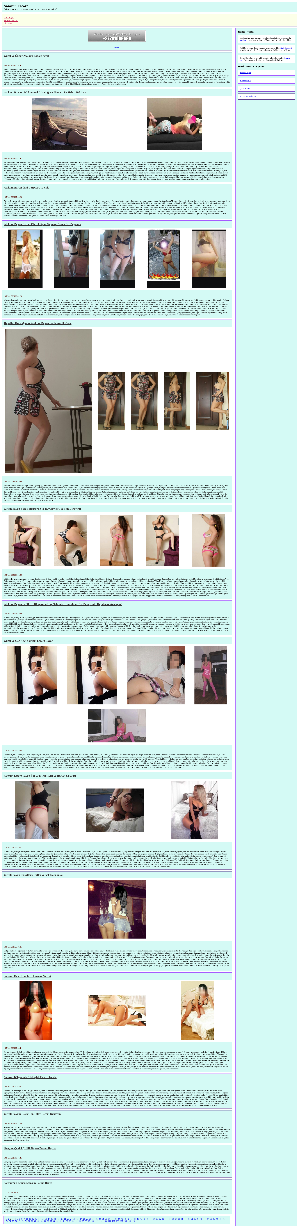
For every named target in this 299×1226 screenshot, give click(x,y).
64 (198, 1219)
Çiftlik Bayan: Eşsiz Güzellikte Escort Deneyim (32, 1113)
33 (100, 1219)
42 (128, 1219)
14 (39, 1219)
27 (81, 1219)
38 (116, 1219)
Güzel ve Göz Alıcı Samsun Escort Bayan (28, 640)
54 (166, 1219)
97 (83, 1221)
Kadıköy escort (286, 48)
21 (62, 1219)
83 (38, 1221)
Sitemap (8, 23)
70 (217, 1219)
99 (89, 1221)
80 (29, 1221)
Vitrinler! (117, 47)
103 (105, 1221)
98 (86, 1221)
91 (64, 1221)
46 (141, 1219)
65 (201, 1219)
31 (93, 1219)
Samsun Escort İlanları (248, 96)
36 (109, 1219)
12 (33, 1219)
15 (43, 1219)
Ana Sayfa (9, 17)
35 (106, 1219)
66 (204, 1219)
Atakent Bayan (245, 73)
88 (54, 1221)
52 (160, 1219)
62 (192, 1219)
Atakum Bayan (245, 81)
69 (214, 1219)
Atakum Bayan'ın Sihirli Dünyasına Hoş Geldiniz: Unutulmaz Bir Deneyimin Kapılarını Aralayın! (63, 604)
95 (76, 1221)
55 (170, 1219)
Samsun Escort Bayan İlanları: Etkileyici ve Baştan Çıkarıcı (40, 775)
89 (57, 1221)
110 (134, 1221)
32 (97, 1219)
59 (182, 1219)
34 (103, 1219)
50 (154, 1219)
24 (71, 1219)
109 (129, 1221)
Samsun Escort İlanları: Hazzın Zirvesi (27, 976)
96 (80, 1221)
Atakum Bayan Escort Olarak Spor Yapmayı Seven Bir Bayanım (42, 224)
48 (147, 1219)
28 (84, 1219)
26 (77, 1219)
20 (58, 1219)
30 (90, 1219)
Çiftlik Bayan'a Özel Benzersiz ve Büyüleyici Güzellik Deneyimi (42, 508)
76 (16, 1221)
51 (157, 1219)
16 (46, 1219)
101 (97, 1221)
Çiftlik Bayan (245, 89)
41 (125, 1219)
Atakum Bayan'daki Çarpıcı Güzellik (26, 187)
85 (45, 1221)
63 (195, 1219)
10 (27, 1219)
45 (138, 1219)
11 (30, 1219)
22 (65, 1219)
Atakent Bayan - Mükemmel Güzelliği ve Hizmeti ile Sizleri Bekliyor (45, 92)
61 (189, 1219)
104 (109, 1221)
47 (144, 1219)
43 (131, 1219)
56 (173, 1219)
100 (92, 1221)
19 (55, 1219)
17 (49, 1219)
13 (36, 1219)
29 (87, 1219)
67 (208, 1219)
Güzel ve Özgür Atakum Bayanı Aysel (26, 55)
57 (176, 1219)
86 (48, 1221)
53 (163, 1219)
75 (13, 1221)
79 (26, 1221)
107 (121, 1221)
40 (122, 1219)
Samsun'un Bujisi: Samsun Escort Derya (28, 1182)
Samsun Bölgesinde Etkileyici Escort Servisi (30, 1077)
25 (74, 1219)
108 (125, 1221)
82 (35, 1221)
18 (52, 1219)
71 (220, 1219)
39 (119, 1219)
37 (112, 1219)
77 (19, 1221)
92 (67, 1221)
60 (185, 1219)
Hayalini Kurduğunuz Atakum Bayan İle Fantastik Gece (37, 323)
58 (179, 1219)
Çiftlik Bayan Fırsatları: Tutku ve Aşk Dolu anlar (33, 874)
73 (7, 1221)
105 (113, 1221)
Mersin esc (244, 40)
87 (51, 1221)
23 (68, 1219)
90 (61, 1221)
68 (211, 1219)
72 (223, 1219)
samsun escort (11, 20)
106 (117, 1221)
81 (32, 1221)
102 (101, 1221)
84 (42, 1221)
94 (73, 1221)
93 (70, 1221)
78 (22, 1221)
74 (10, 1221)
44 (135, 1219)
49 (150, 1219)
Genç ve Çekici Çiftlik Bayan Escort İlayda (30, 1148)
